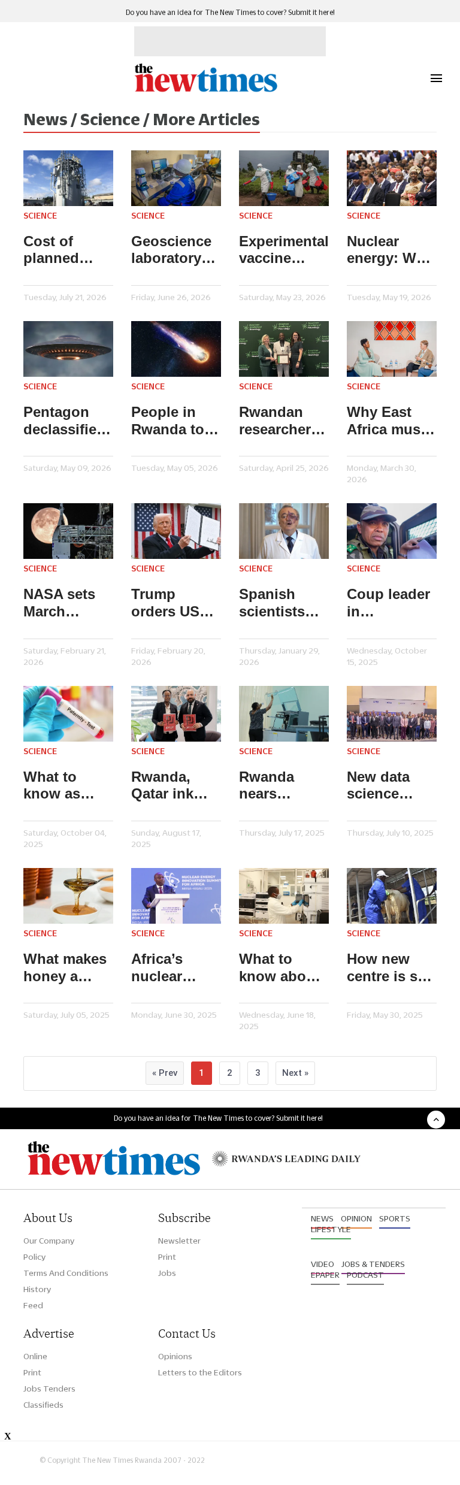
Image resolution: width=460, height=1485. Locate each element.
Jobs (167, 1273)
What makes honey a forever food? (65, 968)
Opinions (175, 1356)
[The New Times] (205, 90)
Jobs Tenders (49, 1388)
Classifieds (43, 1405)
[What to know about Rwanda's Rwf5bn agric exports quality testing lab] (284, 896)
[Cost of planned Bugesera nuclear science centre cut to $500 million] (68, 178)
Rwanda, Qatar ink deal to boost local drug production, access (171, 786)
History (37, 1289)
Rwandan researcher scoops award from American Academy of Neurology (279, 421)
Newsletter (179, 1240)
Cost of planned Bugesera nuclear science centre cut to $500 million (66, 250)
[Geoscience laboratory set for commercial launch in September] (176, 178)
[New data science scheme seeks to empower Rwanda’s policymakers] (392, 714)
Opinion (356, 1218)
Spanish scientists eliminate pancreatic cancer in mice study (276, 603)
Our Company (48, 1240)
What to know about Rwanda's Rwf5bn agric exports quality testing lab (284, 968)
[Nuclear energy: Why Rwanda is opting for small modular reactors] (392, 178)
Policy (34, 1257)
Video (322, 1264)
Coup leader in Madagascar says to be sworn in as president (388, 603)
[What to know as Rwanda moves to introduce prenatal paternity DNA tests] (68, 714)
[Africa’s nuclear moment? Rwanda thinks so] (176, 896)
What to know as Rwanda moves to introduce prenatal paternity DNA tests (56, 786)
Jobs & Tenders (373, 1264)
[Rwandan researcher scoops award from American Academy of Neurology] (284, 349)
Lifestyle (331, 1229)
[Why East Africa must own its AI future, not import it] (392, 349)
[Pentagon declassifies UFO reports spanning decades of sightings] (68, 349)
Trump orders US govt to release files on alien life (172, 603)
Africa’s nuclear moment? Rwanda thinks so (163, 968)
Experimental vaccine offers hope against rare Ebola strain (284, 250)
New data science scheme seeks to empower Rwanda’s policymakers (392, 786)
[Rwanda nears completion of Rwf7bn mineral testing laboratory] (284, 714)
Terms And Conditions (65, 1273)
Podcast (365, 1275)
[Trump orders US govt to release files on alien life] (176, 531)
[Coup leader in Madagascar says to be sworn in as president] (392, 531)
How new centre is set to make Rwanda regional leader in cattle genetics (388, 968)
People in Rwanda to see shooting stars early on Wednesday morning (175, 421)
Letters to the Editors (200, 1372)
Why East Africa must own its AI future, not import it (386, 421)
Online (35, 1356)
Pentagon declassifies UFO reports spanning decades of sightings (65, 421)
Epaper (325, 1275)
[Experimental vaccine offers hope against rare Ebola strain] (284, 178)
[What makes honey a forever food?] (68, 896)
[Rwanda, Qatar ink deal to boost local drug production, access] (176, 714)
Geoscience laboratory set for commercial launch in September (171, 250)
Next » (295, 1072)
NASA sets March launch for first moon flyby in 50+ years (62, 603)
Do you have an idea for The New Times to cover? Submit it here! (230, 12)
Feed (33, 1305)
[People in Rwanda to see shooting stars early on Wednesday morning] (176, 349)
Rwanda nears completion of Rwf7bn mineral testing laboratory (277, 786)
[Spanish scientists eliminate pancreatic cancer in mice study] (284, 531)
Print (167, 1257)
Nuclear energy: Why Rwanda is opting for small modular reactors (390, 250)
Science (40, 215)
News (322, 1218)
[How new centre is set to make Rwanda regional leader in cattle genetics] (392, 896)
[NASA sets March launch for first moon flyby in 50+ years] (68, 531)
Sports (394, 1218)
